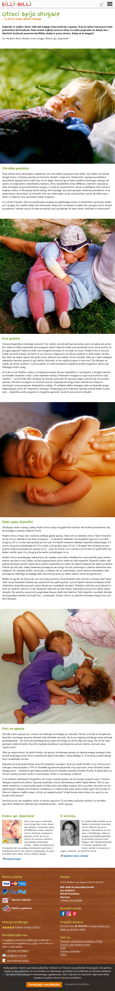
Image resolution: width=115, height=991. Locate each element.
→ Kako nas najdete (71, 900)
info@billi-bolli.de (17, 955)
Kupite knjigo (13, 858)
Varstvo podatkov (70, 951)
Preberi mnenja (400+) (21, 927)
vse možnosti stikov (18, 960)
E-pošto (33, 943)
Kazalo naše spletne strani (75, 944)
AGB (62, 948)
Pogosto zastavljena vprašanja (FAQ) (81, 941)
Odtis (63, 954)
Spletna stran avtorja (75, 855)
